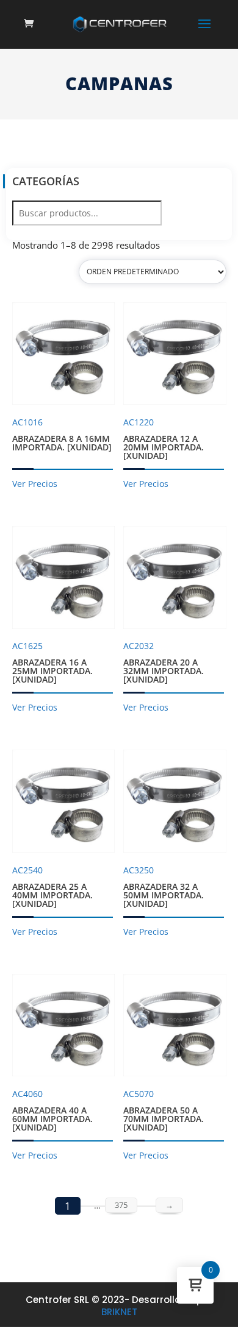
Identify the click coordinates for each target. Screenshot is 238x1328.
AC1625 (52, 662)
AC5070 (163, 1110)
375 (121, 1204)
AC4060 (52, 1110)
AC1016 (62, 434)
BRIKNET (119, 1311)
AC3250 (163, 886)
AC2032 (163, 662)
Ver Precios (34, 483)
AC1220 (163, 438)
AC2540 (52, 886)
